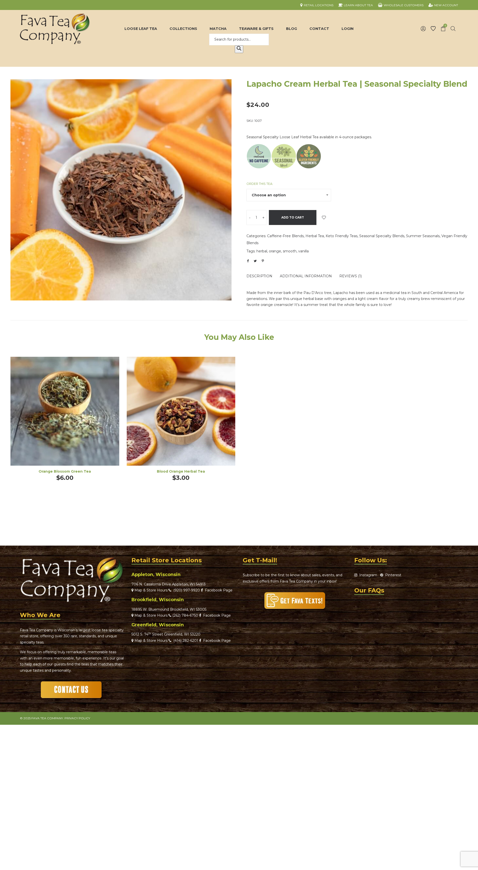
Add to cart (292, 217)
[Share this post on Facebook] (247, 261)
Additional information (306, 276)
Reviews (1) (350, 276)
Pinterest (392, 575)
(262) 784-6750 (185, 615)
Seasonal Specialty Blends (381, 236)
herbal (261, 251)
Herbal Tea (314, 236)
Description (259, 276)
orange (275, 251)
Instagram (367, 575)
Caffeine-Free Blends (285, 236)
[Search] (239, 49)
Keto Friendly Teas (342, 236)
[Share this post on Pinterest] (262, 261)
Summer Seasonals (423, 236)
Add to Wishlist (324, 217)
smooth (290, 251)
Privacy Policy (77, 718)
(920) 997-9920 (185, 590)
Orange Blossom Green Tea (65, 471)
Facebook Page (218, 590)
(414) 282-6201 (185, 640)
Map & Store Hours (150, 590)
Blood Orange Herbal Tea (181, 471)
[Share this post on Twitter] (255, 261)
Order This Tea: (259, 184)
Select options (64, 418)
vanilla (303, 251)
